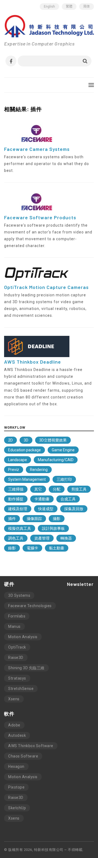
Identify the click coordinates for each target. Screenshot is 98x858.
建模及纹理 (17, 509)
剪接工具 (79, 489)
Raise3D (15, 657)
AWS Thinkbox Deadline (32, 362)
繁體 (69, 6)
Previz (13, 469)
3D (26, 440)
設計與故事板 (53, 528)
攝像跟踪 (34, 518)
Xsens (14, 699)
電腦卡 (32, 548)
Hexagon (16, 766)
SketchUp (17, 808)
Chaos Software (23, 756)
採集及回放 (73, 509)
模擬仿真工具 (19, 528)
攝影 (56, 518)
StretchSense (20, 688)
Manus (14, 626)
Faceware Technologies (30, 606)
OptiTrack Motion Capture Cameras (46, 287)
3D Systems (19, 595)
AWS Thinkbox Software (30, 746)
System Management (27, 479)
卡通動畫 (42, 499)
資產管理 (42, 538)
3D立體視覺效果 (53, 440)
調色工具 (15, 538)
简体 (86, 6)
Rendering (39, 469)
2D (10, 440)
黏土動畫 (56, 548)
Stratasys (17, 678)
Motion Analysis (23, 637)
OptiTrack (17, 647)
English (49, 6)
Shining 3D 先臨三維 (26, 668)
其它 (38, 489)
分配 (56, 489)
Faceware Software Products (40, 217)
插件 (12, 518)
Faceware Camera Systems (37, 149)
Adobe (14, 725)
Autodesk (17, 735)
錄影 (12, 548)
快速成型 (45, 509)
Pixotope (16, 787)
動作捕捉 (15, 499)
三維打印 (64, 479)
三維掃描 (15, 489)
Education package (24, 450)
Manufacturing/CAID (56, 460)
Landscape (17, 460)
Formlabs (16, 616)
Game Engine (63, 450)
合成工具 (68, 499)
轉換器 (66, 538)
